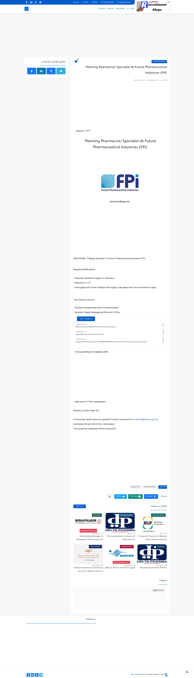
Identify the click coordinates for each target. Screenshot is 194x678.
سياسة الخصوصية (124, 2)
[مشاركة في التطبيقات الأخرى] (109, 496)
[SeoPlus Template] (166, 674)
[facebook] (35, 2)
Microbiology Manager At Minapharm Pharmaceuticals (90, 538)
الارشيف (94, 2)
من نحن (76, 2)
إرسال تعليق (158, 590)
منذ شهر (162, 533)
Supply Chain (135, 487)
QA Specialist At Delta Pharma (153, 568)
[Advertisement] (97, 36)
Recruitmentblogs (138, 674)
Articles (102, 9)
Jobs (132, 9)
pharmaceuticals (159, 61)
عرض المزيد (79, 506)
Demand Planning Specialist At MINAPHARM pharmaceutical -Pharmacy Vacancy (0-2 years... (112, 342)
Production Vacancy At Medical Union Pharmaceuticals (152, 538)
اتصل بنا (85, 2)
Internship (120, 9)
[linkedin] (31, 2)
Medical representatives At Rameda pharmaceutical (96, 327)
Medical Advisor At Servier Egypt (120, 568)
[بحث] (27, 9)
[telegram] (40, 2)
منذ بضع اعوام (82, 324)
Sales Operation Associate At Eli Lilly (90, 334)
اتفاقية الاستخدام (107, 2)
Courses (110, 9)
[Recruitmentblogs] (153, 6)
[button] (151, 496)
